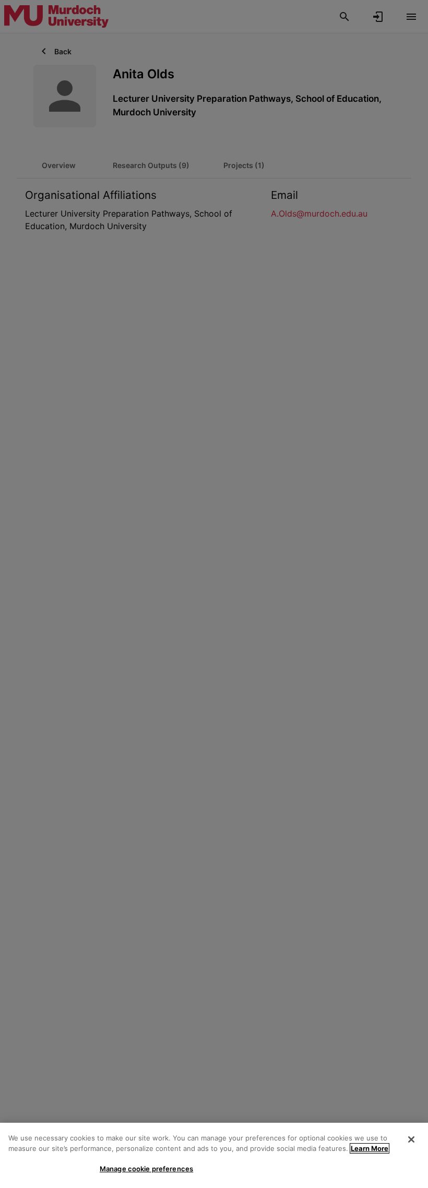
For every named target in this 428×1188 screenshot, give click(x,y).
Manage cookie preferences (146, 1169)
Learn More (369, 1148)
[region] (214, 1155)
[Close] (411, 1139)
